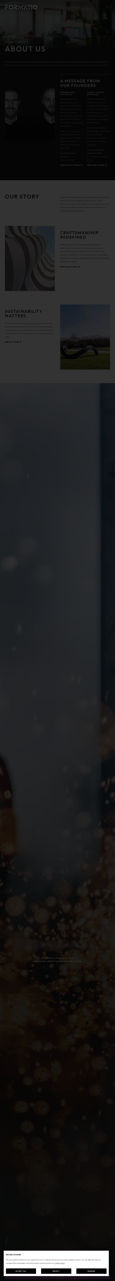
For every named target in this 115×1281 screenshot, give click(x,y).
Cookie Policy (59, 1263)
